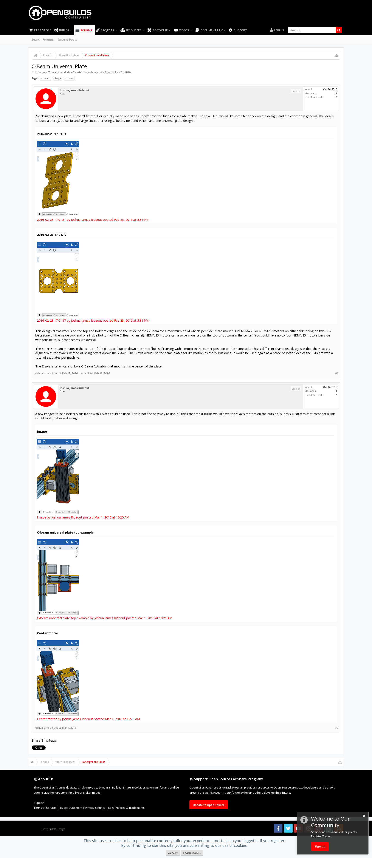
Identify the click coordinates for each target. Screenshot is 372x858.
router (69, 78)
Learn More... (192, 853)
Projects (107, 30)
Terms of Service (45, 808)
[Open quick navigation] (336, 55)
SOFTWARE (160, 30)
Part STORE (42, 30)
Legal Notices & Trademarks (126, 808)
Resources (133, 30)
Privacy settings (95, 808)
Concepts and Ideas (61, 72)
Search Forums (42, 39)
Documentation (213, 30)
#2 (336, 727)
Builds (64, 30)
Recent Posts (67, 39)
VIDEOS (184, 30)
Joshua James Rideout (101, 72)
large (58, 78)
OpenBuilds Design (53, 829)
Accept (173, 853)
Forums (86, 30)
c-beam (45, 78)
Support (240, 30)
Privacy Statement (70, 808)
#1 (336, 373)
